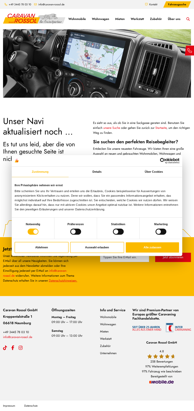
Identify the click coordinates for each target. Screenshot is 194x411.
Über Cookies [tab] (154, 171)
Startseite (161, 128)
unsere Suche (111, 128)
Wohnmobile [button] (77, 19)
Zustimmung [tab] (40, 171)
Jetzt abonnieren (173, 257)
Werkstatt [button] (137, 19)
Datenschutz (31, 406)
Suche (190, 19)
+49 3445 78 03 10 (20, 4)
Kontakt (153, 4)
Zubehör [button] (156, 19)
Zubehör (105, 346)
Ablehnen (41, 247)
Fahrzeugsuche (177, 4)
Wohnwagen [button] (100, 19)
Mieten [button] (120, 19)
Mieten (104, 331)
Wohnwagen (108, 324)
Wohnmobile (108, 317)
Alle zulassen (152, 247)
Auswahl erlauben (97, 247)
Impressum (9, 406)
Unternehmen (108, 353)
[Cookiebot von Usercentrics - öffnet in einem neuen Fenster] (162, 161)
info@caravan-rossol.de (51, 4)
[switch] (75, 232)
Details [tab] (97, 171)
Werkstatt (106, 339)
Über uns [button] (174, 19)
